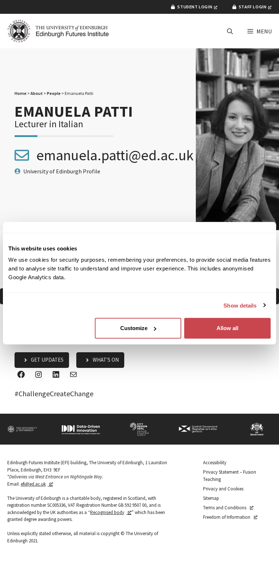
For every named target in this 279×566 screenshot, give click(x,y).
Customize (133, 328)
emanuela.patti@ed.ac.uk (115, 155)
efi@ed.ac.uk (33, 484)
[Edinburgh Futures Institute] (58, 31)
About (37, 93)
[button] (230, 31)
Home (21, 93)
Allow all (227, 328)
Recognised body (107, 512)
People (54, 93)
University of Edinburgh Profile (61, 171)
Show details (239, 305)
